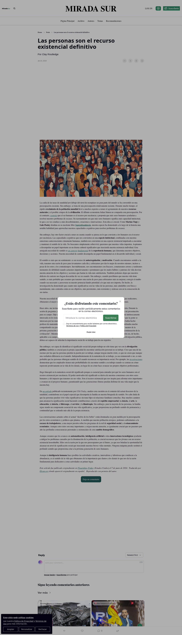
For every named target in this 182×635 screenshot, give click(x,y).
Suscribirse (110, 318)
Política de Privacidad (88, 326)
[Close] (120, 301)
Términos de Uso (72, 326)
